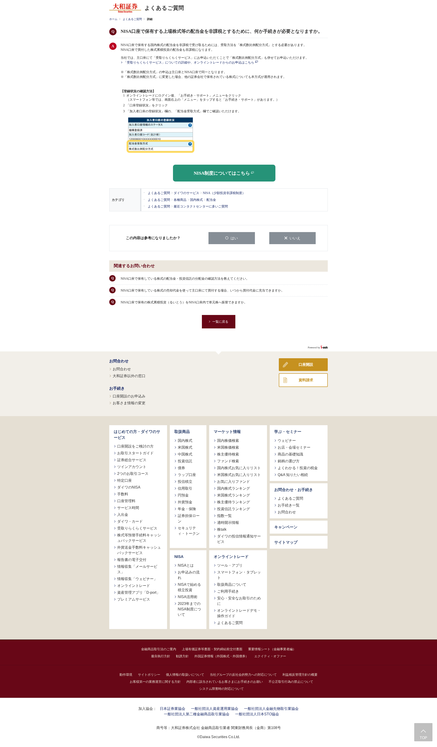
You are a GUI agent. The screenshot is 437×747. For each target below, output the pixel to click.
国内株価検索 (228, 441)
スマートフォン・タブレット (239, 575)
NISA (178, 557)
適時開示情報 (228, 522)
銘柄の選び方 (289, 461)
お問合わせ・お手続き (293, 490)
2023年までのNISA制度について (189, 609)
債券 (181, 468)
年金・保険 (187, 509)
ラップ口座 (187, 475)
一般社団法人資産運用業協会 (214, 709)
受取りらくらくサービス (137, 528)
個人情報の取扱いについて (185, 674)
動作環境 (125, 674)
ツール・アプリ (230, 565)
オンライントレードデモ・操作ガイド (239, 613)
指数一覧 (224, 516)
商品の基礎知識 (290, 454)
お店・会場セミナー (294, 447)
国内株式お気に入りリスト (239, 468)
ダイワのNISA (128, 487)
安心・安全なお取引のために (239, 601)
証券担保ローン (189, 518)
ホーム (113, 19)
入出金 (122, 515)
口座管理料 (126, 501)
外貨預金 (185, 502)
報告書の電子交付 (131, 560)
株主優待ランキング (233, 502)
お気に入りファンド (233, 482)
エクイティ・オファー (270, 656)
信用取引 (185, 488)
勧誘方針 (182, 656)
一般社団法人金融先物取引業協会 (271, 709)
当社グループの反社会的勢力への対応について (243, 674)
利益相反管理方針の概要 (300, 674)
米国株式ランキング (233, 495)
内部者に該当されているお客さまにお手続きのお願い (224, 681)
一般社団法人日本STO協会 (257, 714)
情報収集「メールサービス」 (137, 569)
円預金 (183, 495)
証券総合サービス (131, 460)
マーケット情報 (227, 432)
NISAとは (186, 565)
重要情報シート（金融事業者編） (272, 649)
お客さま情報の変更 (129, 403)
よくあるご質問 (132, 19)
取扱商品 (182, 432)
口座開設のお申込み (129, 396)
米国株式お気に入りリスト (239, 475)
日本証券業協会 (172, 709)
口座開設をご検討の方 (135, 446)
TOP (423, 738)
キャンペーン (285, 527)
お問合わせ (119, 361)
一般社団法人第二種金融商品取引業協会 (196, 714)
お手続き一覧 (289, 505)
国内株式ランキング (233, 488)
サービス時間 (128, 508)
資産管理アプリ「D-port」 (138, 592)
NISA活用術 (187, 597)
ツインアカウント (131, 467)
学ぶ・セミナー (287, 432)
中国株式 (185, 454)
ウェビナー (287, 441)
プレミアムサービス (133, 599)
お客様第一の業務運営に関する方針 (155, 681)
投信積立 (185, 482)
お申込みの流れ (189, 575)
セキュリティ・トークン (189, 530)
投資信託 (185, 461)
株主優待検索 (228, 454)
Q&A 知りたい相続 (293, 475)
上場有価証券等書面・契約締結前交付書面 (212, 649)
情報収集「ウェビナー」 (137, 579)
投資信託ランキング (233, 509)
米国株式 (185, 447)
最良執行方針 (160, 656)
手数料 (122, 494)
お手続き (117, 388)
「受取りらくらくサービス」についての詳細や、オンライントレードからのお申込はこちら (189, 62)
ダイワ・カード (130, 521)
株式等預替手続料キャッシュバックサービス (139, 537)
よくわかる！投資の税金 (298, 468)
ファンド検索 (228, 461)
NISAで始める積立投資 (189, 587)
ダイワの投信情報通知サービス (239, 539)
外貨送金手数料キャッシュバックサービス (139, 550)
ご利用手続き (228, 591)
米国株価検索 (228, 447)
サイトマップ (285, 542)
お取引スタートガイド (135, 453)
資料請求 (306, 380)
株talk (221, 529)
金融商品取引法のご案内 (158, 649)
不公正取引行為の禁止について (291, 681)
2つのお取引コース (132, 474)
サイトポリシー (149, 674)
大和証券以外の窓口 (129, 376)
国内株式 (185, 441)
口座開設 (306, 364)
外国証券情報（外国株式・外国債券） (221, 656)
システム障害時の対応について (221, 689)
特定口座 (124, 480)
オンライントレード (133, 586)
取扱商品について (231, 584)
